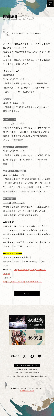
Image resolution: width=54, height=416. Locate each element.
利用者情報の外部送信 (27, 391)
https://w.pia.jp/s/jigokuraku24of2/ (22, 281)
